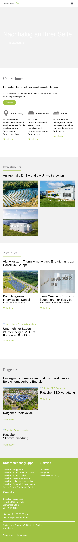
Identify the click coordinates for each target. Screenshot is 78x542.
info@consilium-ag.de (18, 518)
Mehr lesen (9, 308)
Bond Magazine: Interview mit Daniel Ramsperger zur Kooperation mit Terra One (17, 303)
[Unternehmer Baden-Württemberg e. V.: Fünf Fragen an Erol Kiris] (20, 324)
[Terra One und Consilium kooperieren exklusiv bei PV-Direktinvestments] (57, 281)
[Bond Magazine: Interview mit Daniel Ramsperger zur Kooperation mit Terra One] (20, 281)
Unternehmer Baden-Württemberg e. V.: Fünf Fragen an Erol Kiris (19, 332)
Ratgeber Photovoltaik (18, 413)
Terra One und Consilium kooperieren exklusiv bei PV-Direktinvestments (57, 299)
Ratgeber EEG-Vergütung (57, 392)
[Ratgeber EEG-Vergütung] (57, 388)
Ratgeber (10, 370)
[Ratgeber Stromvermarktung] (20, 430)
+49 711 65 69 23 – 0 (18, 514)
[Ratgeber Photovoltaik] (20, 398)
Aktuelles (10, 253)
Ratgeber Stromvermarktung (15, 436)
